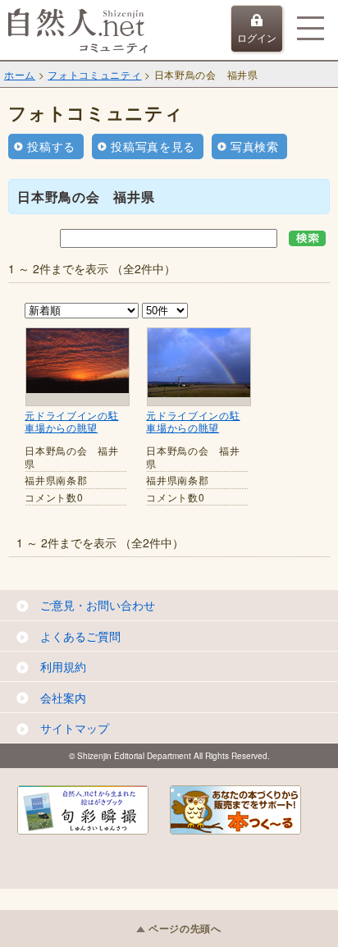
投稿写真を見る (153, 146)
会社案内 (63, 697)
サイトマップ (74, 728)
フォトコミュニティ (94, 74)
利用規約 (63, 666)
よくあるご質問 (80, 636)
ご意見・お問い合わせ (97, 605)
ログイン (256, 37)
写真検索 (255, 146)
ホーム (19, 74)
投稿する (51, 146)
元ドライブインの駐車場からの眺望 (71, 421)
